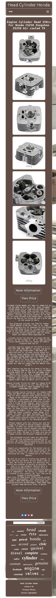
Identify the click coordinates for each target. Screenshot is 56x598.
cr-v (11, 535)
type (14, 540)
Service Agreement (29, 593)
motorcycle (27, 565)
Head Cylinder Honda (29, 583)
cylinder (29, 557)
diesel (16, 553)
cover (24, 548)
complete (31, 553)
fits (32, 534)
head (31, 529)
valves (32, 573)
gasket (37, 549)
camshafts (15, 563)
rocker (23, 535)
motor (13, 545)
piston (34, 544)
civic (42, 544)
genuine (41, 563)
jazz (44, 540)
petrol (23, 539)
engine (31, 568)
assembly (20, 531)
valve (16, 558)
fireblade (17, 569)
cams (16, 549)
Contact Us (28, 587)
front (13, 531)
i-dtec (42, 559)
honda (35, 538)
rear (42, 575)
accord (23, 544)
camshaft (18, 574)
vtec (43, 570)
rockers (44, 554)
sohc (17, 535)
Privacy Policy (29, 590)
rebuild (42, 530)
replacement (43, 535)
